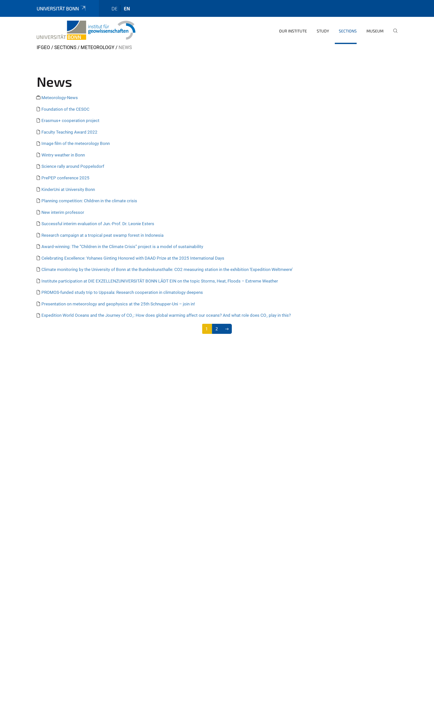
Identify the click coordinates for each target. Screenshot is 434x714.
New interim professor (62, 212)
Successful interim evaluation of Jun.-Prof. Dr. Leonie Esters (97, 223)
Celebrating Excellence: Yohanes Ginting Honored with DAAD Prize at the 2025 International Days (132, 258)
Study (323, 30)
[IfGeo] (86, 30)
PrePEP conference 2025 (65, 177)
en (127, 8)
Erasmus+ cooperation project (70, 120)
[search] (393, 34)
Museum (375, 30)
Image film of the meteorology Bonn (75, 143)
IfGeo (43, 47)
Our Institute (293, 30)
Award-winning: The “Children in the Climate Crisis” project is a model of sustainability (122, 246)
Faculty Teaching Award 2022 (69, 132)
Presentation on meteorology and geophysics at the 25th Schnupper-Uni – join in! (118, 303)
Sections (348, 30)
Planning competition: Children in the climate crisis (89, 200)
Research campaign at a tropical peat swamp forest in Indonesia (102, 235)
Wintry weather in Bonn (63, 154)
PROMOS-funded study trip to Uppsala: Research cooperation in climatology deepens (122, 292)
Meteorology (97, 47)
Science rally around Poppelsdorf (72, 166)
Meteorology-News (59, 97)
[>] (227, 329)
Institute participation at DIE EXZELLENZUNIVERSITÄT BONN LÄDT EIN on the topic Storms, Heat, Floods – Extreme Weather (159, 281)
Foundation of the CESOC (65, 109)
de (115, 8)
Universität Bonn (58, 8)
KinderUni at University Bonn (68, 189)
